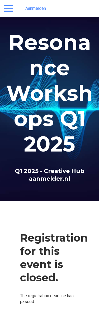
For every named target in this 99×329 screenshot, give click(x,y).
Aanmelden (35, 8)
